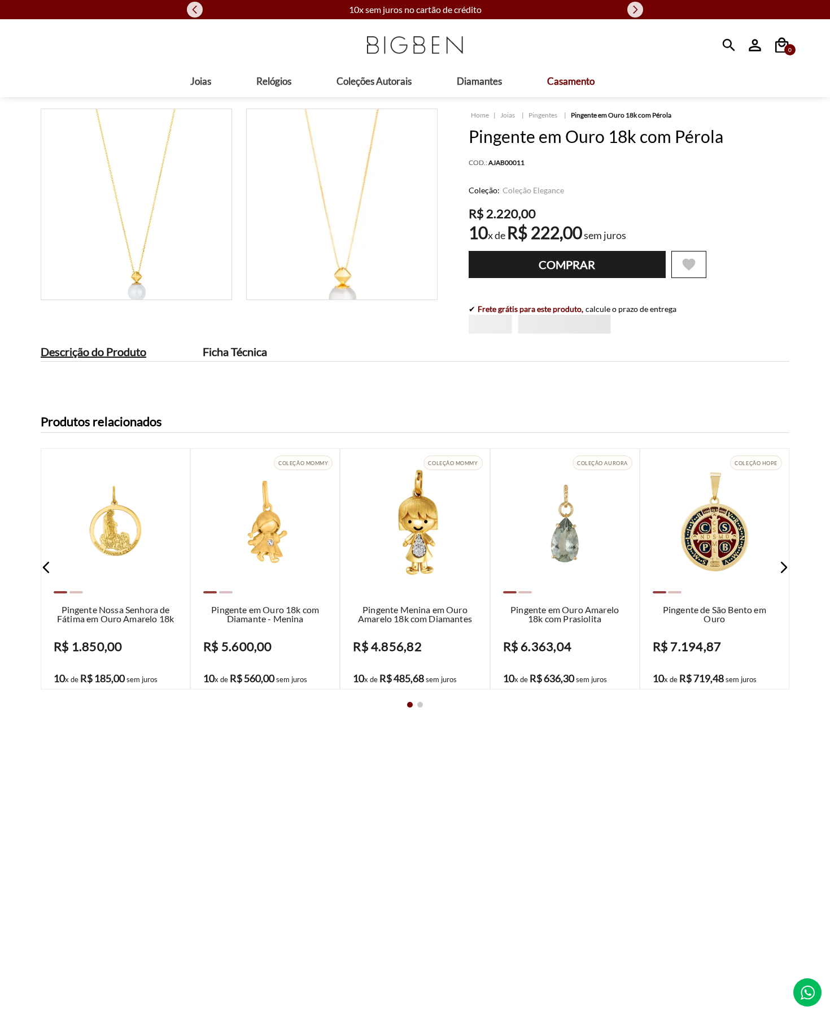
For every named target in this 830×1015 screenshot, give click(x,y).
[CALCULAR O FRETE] (683, 333)
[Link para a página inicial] (480, 115)
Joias (507, 115)
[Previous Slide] (195, 10)
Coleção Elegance (533, 190)
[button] (46, 718)
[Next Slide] (635, 10)
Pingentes (542, 115)
